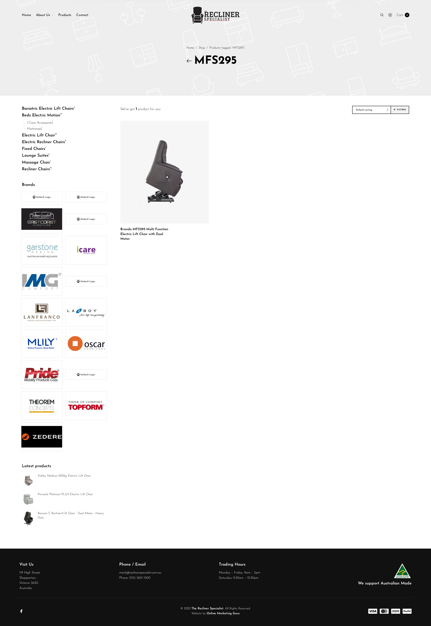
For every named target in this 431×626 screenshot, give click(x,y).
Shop (201, 47)
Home (190, 47)
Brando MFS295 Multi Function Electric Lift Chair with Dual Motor (144, 234)
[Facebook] (21, 611)
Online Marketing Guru (223, 613)
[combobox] (372, 110)
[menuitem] (29, 15)
